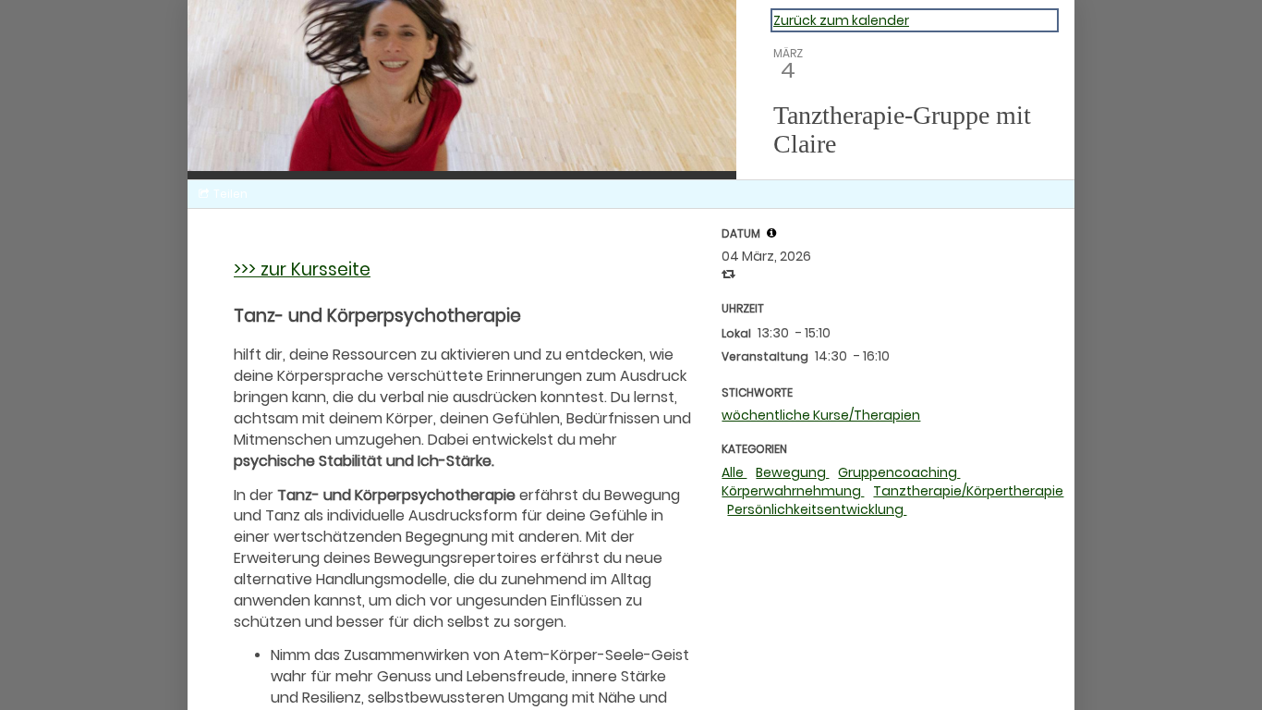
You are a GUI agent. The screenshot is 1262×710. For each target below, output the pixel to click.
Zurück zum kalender (841, 20)
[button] (771, 233)
